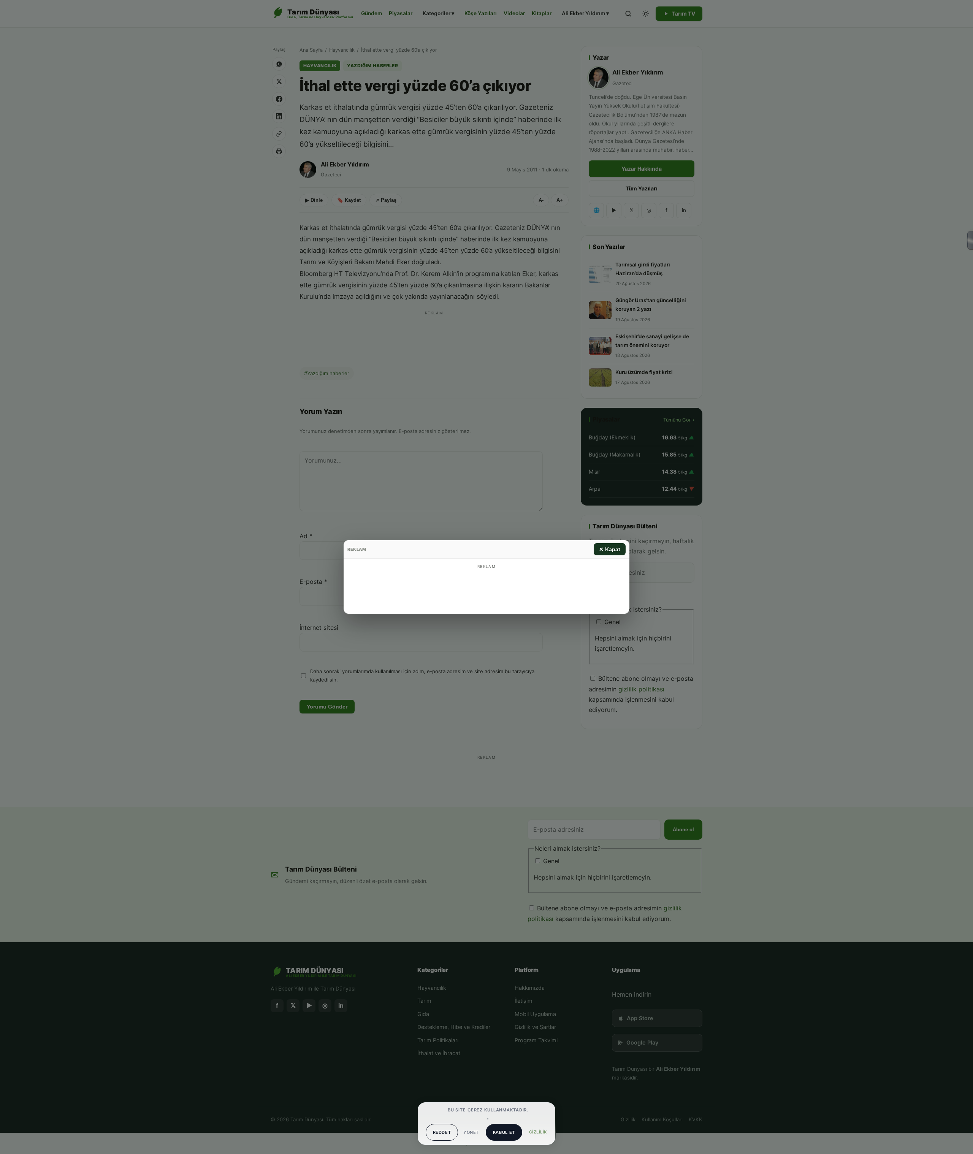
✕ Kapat (609, 549)
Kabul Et (504, 1132)
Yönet (471, 1132)
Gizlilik (538, 1132)
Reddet (442, 1132)
